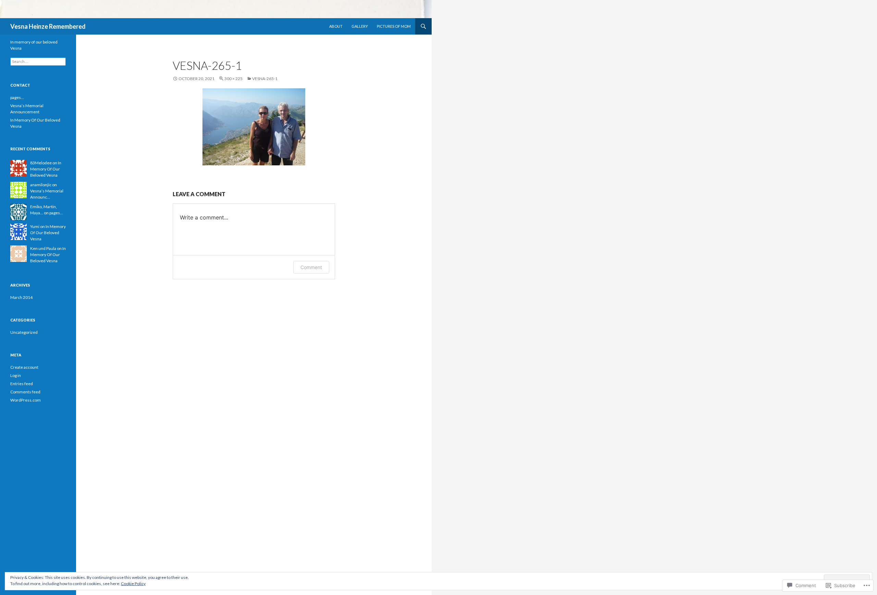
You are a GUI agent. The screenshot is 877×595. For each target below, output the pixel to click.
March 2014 (21, 297)
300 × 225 (233, 78)
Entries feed (21, 383)
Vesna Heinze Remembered (48, 26)
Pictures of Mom (394, 26)
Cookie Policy (133, 583)
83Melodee (41, 162)
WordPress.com (25, 400)
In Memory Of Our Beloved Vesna (45, 169)
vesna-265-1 (264, 78)
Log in (15, 375)
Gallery (359, 26)
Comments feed (25, 391)
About (336, 26)
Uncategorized (24, 332)
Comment (311, 267)
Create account (24, 367)
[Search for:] (38, 61)
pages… (17, 97)
